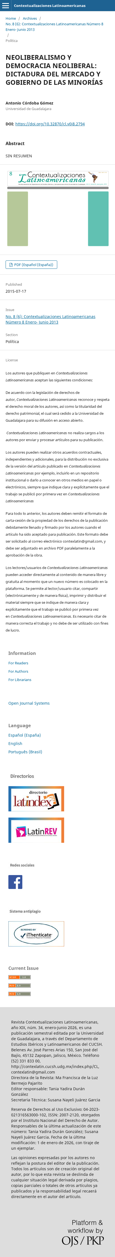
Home (11, 18)
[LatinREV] (36, 841)
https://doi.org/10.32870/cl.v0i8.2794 (50, 123)
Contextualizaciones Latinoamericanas (49, 5)
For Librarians (19, 679)
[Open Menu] (5, 5)
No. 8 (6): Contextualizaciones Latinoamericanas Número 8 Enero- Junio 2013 (54, 26)
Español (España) (24, 735)
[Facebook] (15, 887)
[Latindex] (36, 810)
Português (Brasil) (25, 751)
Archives (30, 18)
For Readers (18, 662)
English (15, 743)
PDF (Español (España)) (33, 264)
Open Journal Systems (29, 703)
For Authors (18, 671)
